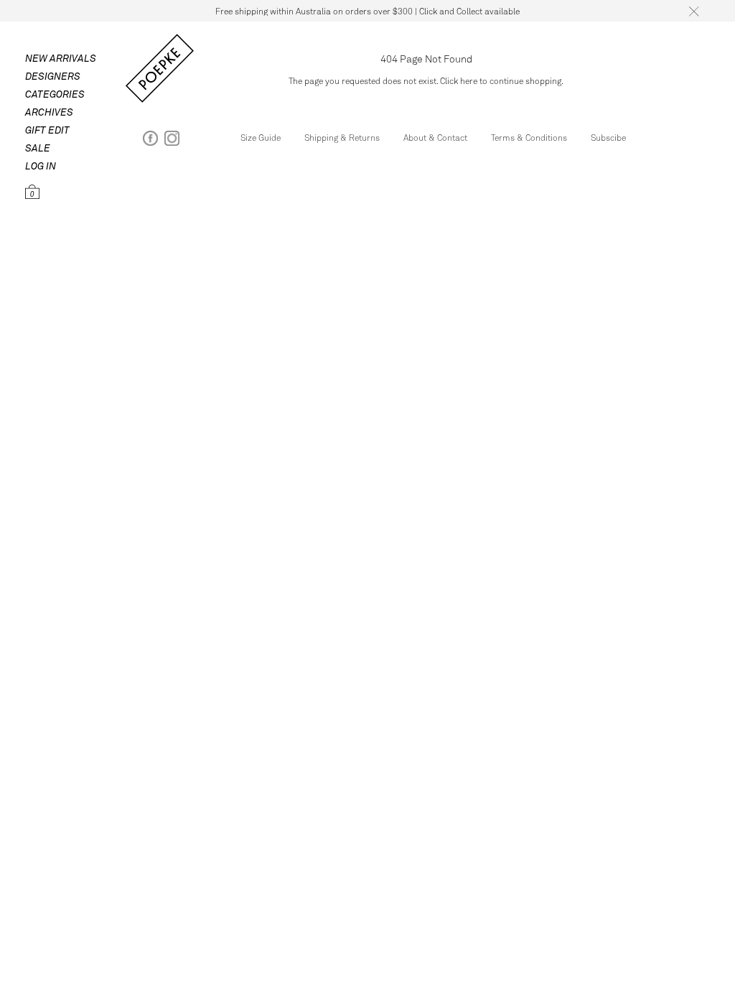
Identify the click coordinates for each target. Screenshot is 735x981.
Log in (40, 165)
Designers (52, 76)
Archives (49, 112)
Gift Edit (47, 130)
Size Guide (260, 137)
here (468, 80)
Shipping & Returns (342, 137)
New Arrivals (60, 58)
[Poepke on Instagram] (171, 141)
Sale (37, 147)
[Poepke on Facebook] (150, 141)
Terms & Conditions (529, 137)
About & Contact (435, 137)
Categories (55, 94)
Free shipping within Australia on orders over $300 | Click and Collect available (367, 11)
